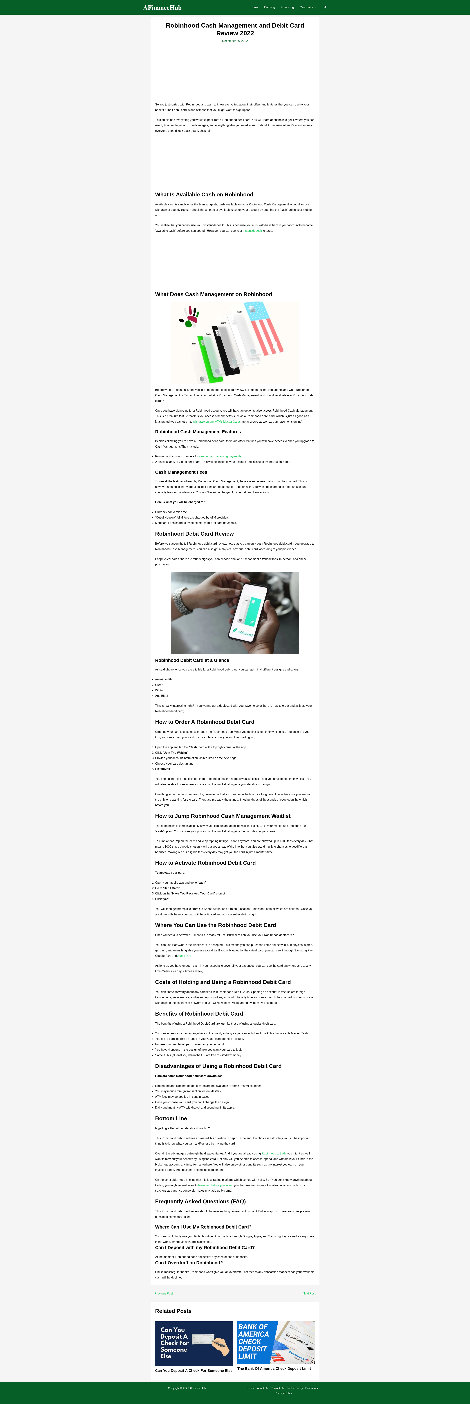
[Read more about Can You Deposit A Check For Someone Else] (194, 1343)
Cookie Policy (294, 1388)
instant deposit (252, 230)
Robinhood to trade (274, 1153)
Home (251, 1388)
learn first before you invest (215, 1185)
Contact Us (277, 1388)
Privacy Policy (283, 1393)
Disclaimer (311, 1388)
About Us (262, 1388)
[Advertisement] (235, 74)
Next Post (311, 1293)
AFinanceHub (162, 7)
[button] (308, 7)
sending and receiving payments (220, 456)
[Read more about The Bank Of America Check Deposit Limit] (276, 1342)
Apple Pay (184, 955)
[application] (315, 7)
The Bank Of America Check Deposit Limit (274, 1369)
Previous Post (162, 1293)
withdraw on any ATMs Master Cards (217, 421)
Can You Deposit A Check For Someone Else (193, 1371)
